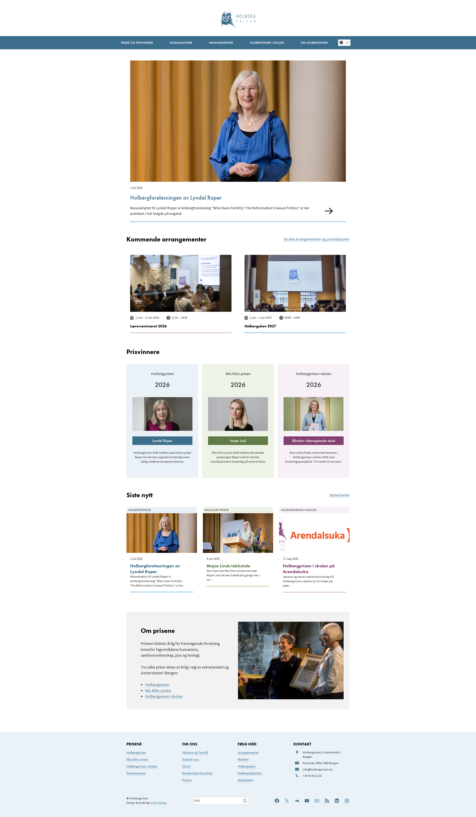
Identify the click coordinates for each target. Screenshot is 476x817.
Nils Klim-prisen (158, 690)
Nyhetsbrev (245, 780)
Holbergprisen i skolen (164, 696)
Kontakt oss (190, 759)
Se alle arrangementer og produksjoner (317, 239)
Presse (187, 780)
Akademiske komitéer (197, 773)
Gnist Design (159, 803)
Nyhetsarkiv (340, 495)
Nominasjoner (136, 773)
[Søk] (245, 800)
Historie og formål (195, 752)
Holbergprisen (157, 685)
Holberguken (246, 766)
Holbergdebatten (250, 773)
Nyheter (243, 759)
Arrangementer (248, 752)
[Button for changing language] (344, 42)
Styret (186, 766)
